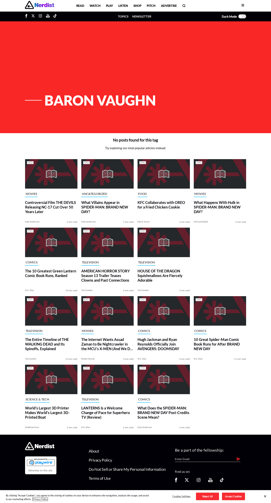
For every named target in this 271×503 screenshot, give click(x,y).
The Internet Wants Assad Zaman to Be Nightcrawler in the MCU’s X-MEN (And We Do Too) (106, 344)
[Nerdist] (39, 5)
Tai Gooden (87, 290)
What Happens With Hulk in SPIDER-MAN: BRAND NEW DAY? (217, 207)
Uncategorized (94, 193)
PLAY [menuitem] (109, 5)
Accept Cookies (233, 496)
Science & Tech (37, 399)
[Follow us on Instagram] (198, 481)
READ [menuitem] (80, 5)
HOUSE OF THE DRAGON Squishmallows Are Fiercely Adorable (160, 275)
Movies (31, 193)
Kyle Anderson (32, 221)
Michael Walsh (201, 221)
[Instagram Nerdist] (40, 16)
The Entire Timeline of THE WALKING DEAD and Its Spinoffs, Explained (47, 344)
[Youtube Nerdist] (48, 16)
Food (142, 193)
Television (90, 262)
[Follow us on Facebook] (176, 481)
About (94, 450)
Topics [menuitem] (123, 16)
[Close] (265, 496)
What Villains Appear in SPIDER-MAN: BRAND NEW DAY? (104, 207)
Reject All (207, 496)
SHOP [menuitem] (137, 5)
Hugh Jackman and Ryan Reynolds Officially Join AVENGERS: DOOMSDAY (158, 344)
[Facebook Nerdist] (27, 16)
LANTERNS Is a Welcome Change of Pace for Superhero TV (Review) (105, 412)
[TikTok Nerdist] (55, 16)
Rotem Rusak (88, 358)
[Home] (39, 449)
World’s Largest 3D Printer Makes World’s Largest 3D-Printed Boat (47, 412)
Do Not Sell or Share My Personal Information (127, 469)
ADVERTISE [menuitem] (169, 5)
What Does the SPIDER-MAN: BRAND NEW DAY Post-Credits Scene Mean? (163, 412)
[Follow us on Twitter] (187, 481)
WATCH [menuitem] (95, 5)
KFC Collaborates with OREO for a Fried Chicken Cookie (161, 204)
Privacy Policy (100, 460)
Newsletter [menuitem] (141, 16)
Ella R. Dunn (144, 221)
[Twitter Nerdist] (33, 16)
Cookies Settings (181, 496)
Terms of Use (100, 478)
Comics (32, 262)
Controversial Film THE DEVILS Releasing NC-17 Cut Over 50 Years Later (50, 207)
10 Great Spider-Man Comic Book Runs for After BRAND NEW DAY (217, 344)
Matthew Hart (32, 427)
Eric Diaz (29, 290)
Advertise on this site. (40, 470)
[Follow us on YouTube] (210, 481)
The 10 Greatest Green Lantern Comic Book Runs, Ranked (50, 273)
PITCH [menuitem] (151, 5)
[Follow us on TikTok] (222, 481)
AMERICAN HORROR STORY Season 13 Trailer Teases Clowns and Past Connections (105, 275)
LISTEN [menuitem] (123, 5)
